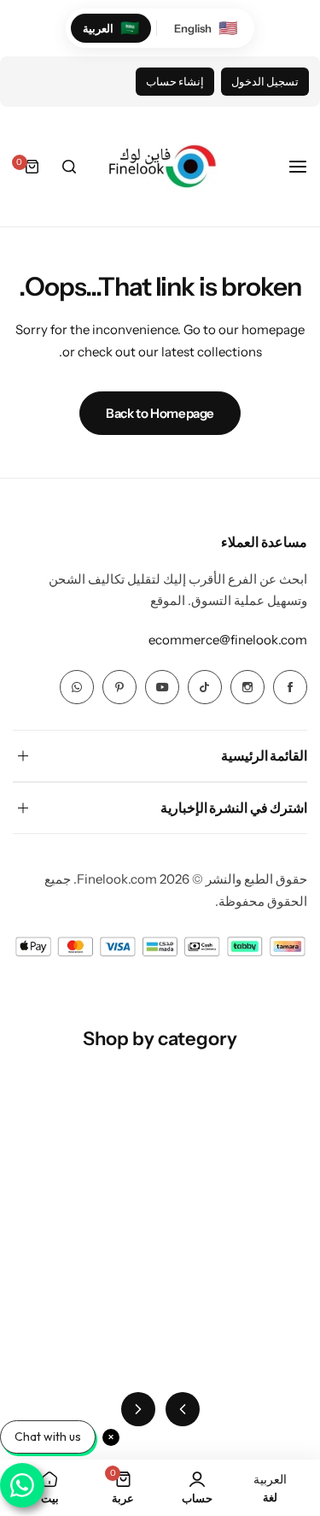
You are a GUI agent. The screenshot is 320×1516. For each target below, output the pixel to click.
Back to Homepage (160, 413)
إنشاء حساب (175, 81)
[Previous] (183, 1409)
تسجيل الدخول (265, 81)
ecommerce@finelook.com (227, 640)
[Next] (138, 1409)
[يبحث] (69, 166)
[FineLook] (160, 166)
